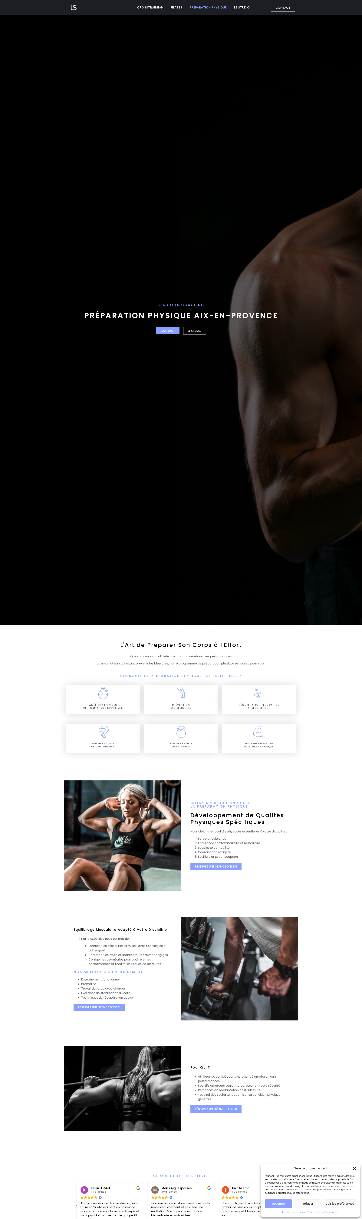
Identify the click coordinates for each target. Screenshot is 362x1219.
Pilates (176, 7)
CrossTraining (150, 7)
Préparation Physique (208, 7)
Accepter (278, 1204)
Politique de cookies (293, 1212)
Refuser (307, 1204)
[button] (354, 1168)
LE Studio (242, 7)
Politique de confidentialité (322, 1212)
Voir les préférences (340, 1204)
